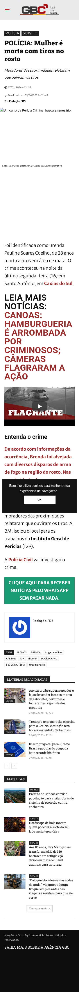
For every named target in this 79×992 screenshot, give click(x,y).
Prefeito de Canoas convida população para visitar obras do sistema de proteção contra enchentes (51, 800)
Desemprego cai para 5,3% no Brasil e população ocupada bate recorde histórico (49, 748)
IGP (22, 658)
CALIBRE (11, 658)
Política (34, 789)
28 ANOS (21, 652)
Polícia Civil (21, 559)
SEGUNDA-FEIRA (15, 664)
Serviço (30, 33)
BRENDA (36, 652)
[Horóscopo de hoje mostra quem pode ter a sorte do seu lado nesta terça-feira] (14, 824)
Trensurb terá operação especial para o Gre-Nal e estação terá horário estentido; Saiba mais (52, 725)
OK (39, 499)
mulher (32, 658)
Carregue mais (38, 908)
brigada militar (53, 652)
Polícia (12, 33)
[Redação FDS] (19, 627)
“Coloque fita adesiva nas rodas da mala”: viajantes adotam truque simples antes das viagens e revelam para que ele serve (51, 888)
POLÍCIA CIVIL (49, 658)
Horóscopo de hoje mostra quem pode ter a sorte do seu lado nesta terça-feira (49, 827)
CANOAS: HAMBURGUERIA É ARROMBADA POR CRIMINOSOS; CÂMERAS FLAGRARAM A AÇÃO (38, 346)
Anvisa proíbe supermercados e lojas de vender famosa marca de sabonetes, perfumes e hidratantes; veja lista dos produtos (51, 699)
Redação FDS (17, 101)
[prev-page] (7, 766)
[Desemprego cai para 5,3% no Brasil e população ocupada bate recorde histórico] (14, 749)
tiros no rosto (37, 664)
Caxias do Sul (58, 283)
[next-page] (14, 766)
